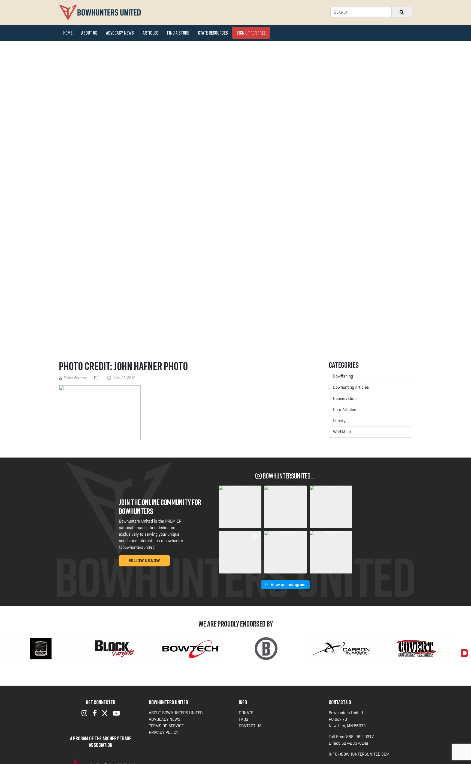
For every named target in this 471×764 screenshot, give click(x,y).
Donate (246, 713)
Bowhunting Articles (351, 387)
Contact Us (250, 726)
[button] (240, 507)
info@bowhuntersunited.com (359, 754)
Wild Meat (342, 432)
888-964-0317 (360, 737)
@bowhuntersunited (137, 547)
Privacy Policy (163, 732)
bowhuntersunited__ (288, 476)
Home (68, 33)
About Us (89, 33)
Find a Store (178, 33)
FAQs (243, 719)
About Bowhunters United (176, 713)
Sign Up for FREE (251, 33)
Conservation (345, 398)
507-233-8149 (355, 743)
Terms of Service (166, 726)
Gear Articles (344, 409)
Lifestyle (341, 421)
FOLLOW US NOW (144, 560)
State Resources (213, 33)
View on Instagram (288, 584)
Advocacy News (120, 33)
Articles (150, 33)
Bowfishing (343, 376)
